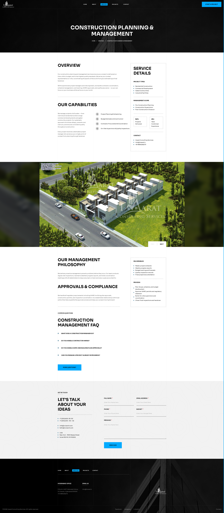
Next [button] (162, 244)
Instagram (127, 509)
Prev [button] (152, 244)
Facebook (118, 509)
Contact (126, 4)
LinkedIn (136, 509)
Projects (115, 4)
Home (85, 4)
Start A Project (211, 4)
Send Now (113, 445)
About (94, 4)
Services (104, 4)
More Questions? (69, 367)
